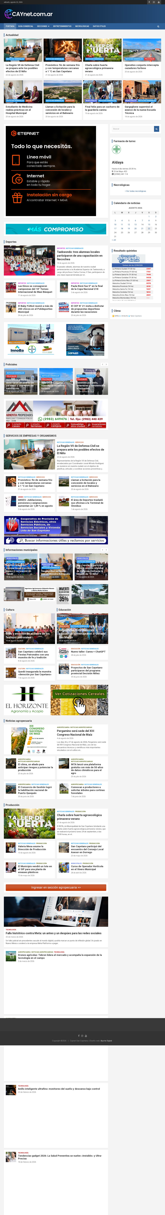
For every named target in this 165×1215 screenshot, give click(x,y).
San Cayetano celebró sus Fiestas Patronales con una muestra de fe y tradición (33, 654)
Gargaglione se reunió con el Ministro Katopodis (20, 573)
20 (135, 228)
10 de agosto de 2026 (14, 641)
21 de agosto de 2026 (54, 75)
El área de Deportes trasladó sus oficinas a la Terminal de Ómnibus (87, 502)
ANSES (20, 497)
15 (149, 224)
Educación (64, 626)
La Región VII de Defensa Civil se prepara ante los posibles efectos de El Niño (22, 68)
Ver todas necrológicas (136, 191)
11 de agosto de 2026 (27, 295)
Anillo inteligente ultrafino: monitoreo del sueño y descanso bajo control (59, 1088)
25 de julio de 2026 (25, 774)
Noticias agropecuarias (81, 727)
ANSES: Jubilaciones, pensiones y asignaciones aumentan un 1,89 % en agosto (35, 502)
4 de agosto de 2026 (65, 738)
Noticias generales (15, 59)
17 (115, 228)
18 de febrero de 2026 (27, 1162)
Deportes (61, 248)
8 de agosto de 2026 (26, 661)
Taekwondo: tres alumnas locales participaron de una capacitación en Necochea (79, 255)
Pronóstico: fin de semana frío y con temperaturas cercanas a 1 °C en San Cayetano (63, 68)
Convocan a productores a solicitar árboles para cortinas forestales (88, 790)
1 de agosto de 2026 (79, 509)
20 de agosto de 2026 (133, 72)
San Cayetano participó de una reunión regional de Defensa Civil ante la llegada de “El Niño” (54, 569)
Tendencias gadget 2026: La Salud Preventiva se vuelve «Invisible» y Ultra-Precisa (60, 1157)
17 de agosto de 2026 (50, 391)
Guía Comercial (25, 26)
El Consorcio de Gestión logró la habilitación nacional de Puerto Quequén (35, 790)
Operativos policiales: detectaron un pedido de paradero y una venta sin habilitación (90, 384)
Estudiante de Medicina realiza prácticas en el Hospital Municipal (19, 110)
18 (122, 228)
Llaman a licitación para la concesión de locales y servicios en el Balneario (60, 110)
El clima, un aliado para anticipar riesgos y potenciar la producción (35, 767)
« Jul (114, 240)
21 (142, 228)
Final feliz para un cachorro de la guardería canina (102, 108)
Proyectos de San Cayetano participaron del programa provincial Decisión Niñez (86, 670)
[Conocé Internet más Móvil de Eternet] (56, 171)
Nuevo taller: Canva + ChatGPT (88, 651)
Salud (28, 101)
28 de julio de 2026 (78, 655)
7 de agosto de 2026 (26, 678)
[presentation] (102, 364)
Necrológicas (82, 26)
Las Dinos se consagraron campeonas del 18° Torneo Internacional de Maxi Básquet (35, 289)
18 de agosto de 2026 (133, 117)
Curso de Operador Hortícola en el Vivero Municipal (87, 868)
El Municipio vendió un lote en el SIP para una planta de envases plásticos (35, 869)
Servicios (30, 59)
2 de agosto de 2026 (26, 509)
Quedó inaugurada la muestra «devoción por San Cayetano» (35, 673)
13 (135, 224)
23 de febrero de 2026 (27, 1092)
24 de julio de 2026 (25, 315)
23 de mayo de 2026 (79, 856)
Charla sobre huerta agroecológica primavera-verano (99, 68)
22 (149, 228)
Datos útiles (99, 26)
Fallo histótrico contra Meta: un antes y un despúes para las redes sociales (53, 933)
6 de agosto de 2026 (84, 577)
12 (129, 224)
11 (122, 224)
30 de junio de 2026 (79, 677)
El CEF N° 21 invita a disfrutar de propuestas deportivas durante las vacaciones (87, 308)
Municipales (91, 101)
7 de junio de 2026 (78, 796)
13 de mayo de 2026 (26, 875)
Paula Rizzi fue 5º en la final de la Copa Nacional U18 (87, 287)
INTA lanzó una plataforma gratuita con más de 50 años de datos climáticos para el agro (87, 769)
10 (115, 224)
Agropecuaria (63, 727)
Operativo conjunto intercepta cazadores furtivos (142, 67)
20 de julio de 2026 (78, 315)
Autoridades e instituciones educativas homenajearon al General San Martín (82, 633)
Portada (10, 26)
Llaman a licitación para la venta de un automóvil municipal (91, 571)
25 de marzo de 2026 (14, 937)
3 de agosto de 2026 (79, 292)
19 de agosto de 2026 (94, 113)
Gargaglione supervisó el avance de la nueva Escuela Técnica (140, 110)
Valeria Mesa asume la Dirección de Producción (32, 848)
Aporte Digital (106, 1041)
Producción (110, 59)
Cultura (10, 630)
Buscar (156, 129)
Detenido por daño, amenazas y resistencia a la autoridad (55, 385)
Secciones (42, 26)
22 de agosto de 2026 (14, 75)
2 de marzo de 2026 (26, 961)
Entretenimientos (62, 26)
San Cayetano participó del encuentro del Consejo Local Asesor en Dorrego (87, 849)
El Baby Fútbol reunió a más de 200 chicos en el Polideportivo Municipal (35, 308)
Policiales (149, 59)
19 (129, 228)
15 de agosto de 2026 (85, 391)
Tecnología (11, 930)
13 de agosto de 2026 (14, 577)
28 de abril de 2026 (78, 873)
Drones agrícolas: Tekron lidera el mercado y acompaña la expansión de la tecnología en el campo (60, 956)
